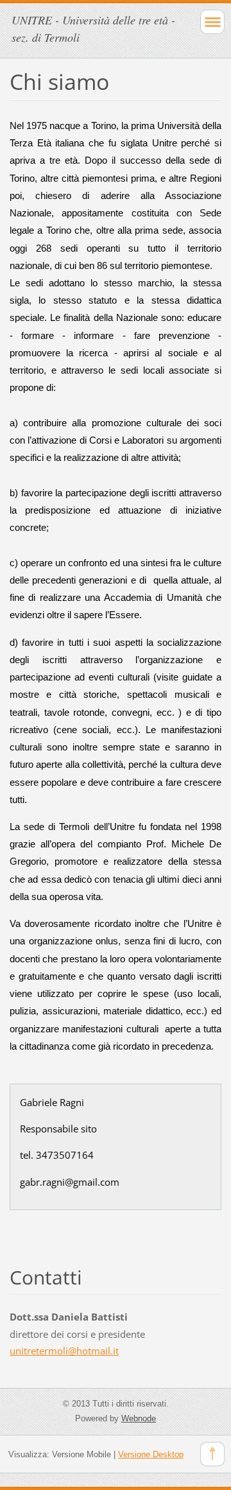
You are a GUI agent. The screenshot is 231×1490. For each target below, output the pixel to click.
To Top (212, 1454)
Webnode (138, 1418)
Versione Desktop (151, 1454)
